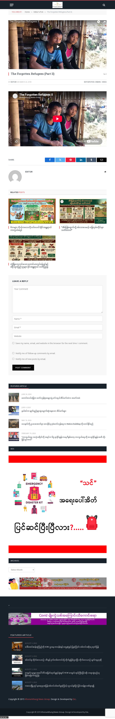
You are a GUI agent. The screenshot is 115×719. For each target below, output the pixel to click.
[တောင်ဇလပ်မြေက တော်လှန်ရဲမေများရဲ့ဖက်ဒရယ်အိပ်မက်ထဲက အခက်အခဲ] (14, 397)
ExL (74, 699)
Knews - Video (101, 82)
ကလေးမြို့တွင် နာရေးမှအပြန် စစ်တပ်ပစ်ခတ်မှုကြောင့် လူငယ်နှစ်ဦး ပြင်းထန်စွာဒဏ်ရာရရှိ (59, 686)
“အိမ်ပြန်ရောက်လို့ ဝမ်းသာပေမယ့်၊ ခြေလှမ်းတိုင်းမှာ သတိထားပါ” (82, 228)
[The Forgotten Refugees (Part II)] (57, 44)
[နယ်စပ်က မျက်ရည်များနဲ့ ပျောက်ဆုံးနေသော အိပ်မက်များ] (14, 410)
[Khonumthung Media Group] (57, 4)
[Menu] (11, 5)
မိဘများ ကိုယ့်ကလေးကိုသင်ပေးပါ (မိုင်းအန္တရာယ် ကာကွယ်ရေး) (31, 228)
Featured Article (19, 386)
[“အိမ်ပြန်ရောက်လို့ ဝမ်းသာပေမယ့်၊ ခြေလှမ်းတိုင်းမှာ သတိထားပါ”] (83, 211)
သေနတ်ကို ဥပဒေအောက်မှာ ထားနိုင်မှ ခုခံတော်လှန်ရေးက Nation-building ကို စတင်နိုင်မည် (57, 424)
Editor (13, 82)
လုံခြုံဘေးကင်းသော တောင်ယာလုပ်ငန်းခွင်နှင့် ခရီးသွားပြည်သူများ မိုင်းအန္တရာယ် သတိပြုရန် (29, 265)
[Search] (103, 5)
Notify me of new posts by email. (31, 359)
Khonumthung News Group (37, 699)
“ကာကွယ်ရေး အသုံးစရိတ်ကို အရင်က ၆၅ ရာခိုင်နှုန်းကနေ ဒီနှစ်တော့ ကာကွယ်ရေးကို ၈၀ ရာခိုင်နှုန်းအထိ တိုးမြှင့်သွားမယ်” (63, 438)
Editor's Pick (89, 82)
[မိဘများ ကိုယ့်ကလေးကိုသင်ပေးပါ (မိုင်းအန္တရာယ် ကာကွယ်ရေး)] (32, 211)
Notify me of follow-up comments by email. (35, 353)
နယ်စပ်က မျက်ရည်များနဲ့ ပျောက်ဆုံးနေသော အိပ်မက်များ (44, 411)
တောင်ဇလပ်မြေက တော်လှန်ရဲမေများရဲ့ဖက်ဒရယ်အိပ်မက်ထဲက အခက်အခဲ (51, 398)
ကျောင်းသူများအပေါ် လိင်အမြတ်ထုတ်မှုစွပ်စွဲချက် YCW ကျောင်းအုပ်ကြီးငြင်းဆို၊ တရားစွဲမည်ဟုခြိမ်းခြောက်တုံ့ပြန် (62, 674)
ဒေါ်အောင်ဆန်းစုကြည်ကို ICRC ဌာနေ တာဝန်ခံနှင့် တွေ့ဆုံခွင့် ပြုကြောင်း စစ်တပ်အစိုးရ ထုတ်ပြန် (62, 647)
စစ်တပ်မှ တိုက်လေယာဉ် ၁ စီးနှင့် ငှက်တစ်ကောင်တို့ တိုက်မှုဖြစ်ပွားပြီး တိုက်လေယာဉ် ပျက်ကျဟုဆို (63, 660)
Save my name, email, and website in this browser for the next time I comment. (52, 343)
